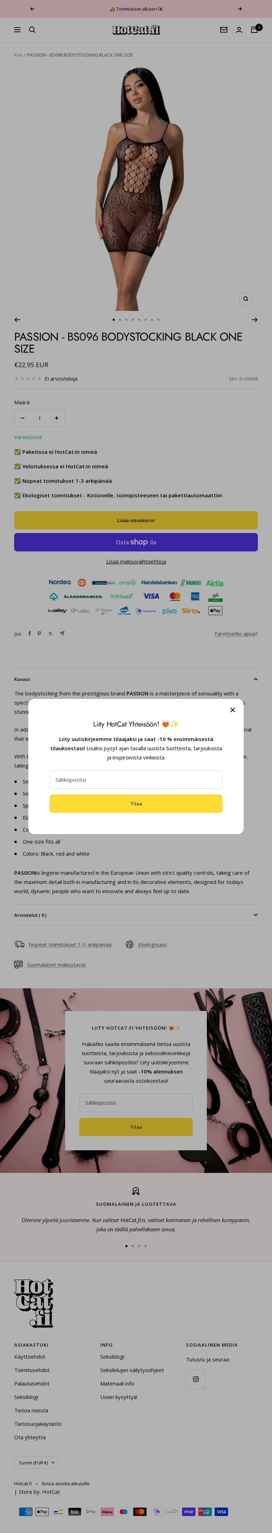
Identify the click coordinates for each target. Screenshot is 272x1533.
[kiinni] (232, 709)
